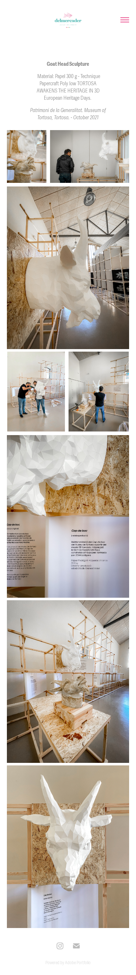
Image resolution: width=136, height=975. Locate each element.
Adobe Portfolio (78, 962)
